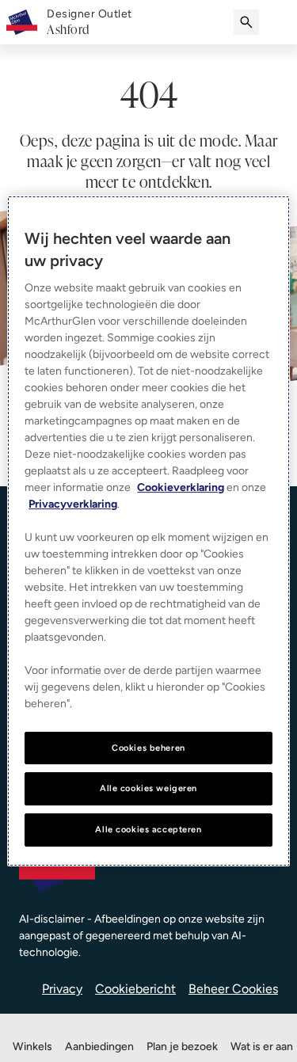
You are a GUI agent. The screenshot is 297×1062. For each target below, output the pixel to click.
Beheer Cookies (233, 988)
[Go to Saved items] (278, 22)
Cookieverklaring (180, 487)
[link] (89, 22)
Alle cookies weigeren (148, 788)
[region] (148, 531)
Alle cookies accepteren (148, 829)
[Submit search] (246, 22)
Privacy (62, 988)
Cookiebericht (135, 988)
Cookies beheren (148, 747)
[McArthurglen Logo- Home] (21, 22)
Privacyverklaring (73, 504)
